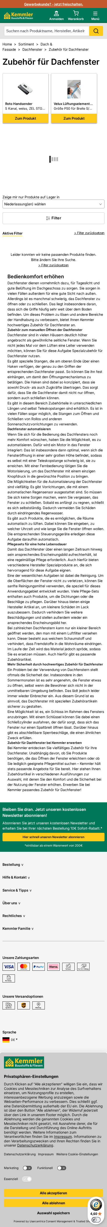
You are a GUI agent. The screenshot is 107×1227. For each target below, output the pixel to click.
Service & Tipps (17, 890)
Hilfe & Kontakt (16, 877)
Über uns (11, 903)
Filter (56, 218)
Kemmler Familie (18, 928)
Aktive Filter (12, 233)
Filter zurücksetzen (91, 233)
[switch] (96, 1220)
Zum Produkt (25, 118)
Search (96, 31)
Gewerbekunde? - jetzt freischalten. (53, 4)
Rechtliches (13, 916)
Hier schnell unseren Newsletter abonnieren (53, 837)
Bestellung (12, 864)
